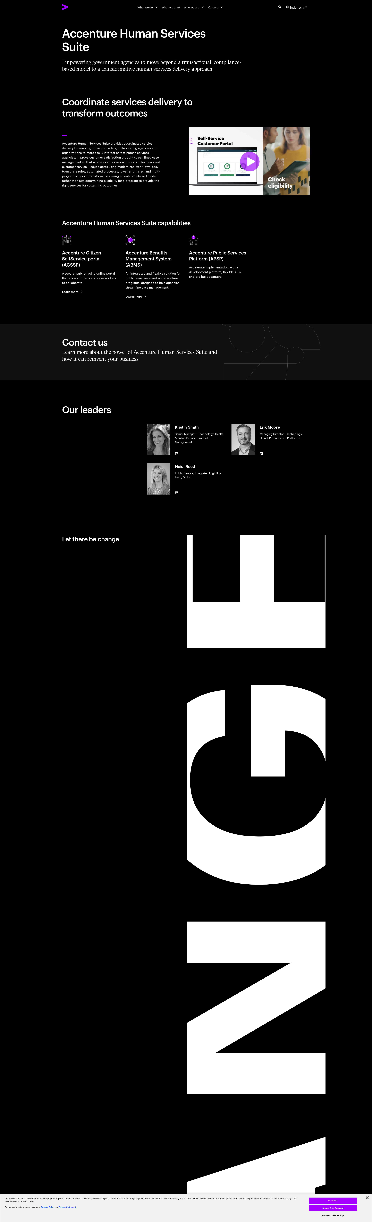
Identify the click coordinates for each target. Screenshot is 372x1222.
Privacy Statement (67, 1207)
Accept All (333, 1200)
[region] (186, 1208)
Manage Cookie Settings (333, 1215)
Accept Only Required (333, 1208)
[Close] (367, 1198)
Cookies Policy (48, 1207)
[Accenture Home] (74, 7)
